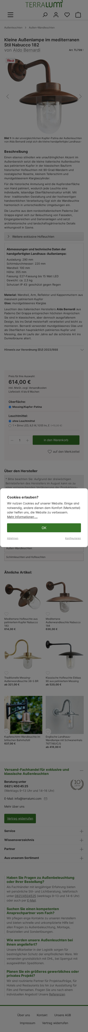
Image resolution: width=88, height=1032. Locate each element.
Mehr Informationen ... (22, 517)
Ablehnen (12, 538)
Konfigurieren (73, 538)
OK (44, 528)
